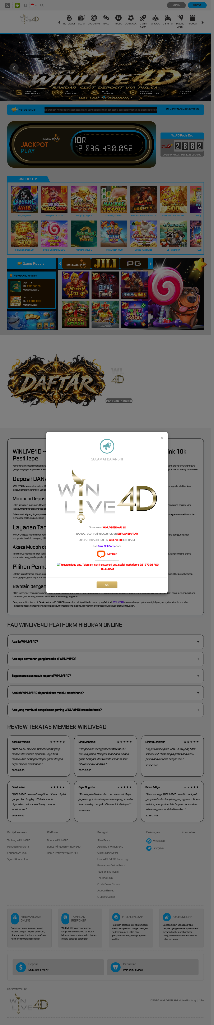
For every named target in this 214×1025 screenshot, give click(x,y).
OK (106, 584)
